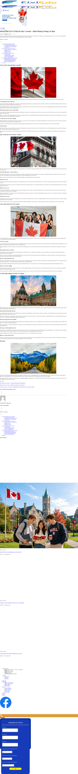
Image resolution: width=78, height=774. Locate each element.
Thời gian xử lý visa (8, 52)
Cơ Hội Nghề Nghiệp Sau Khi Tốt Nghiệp (9, 58)
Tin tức (3, 27)
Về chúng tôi (7, 676)
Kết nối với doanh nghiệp (9, 429)
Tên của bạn (4, 727)
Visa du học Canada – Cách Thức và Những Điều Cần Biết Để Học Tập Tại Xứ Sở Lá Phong (17, 387)
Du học (3, 686)
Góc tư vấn (7, 678)
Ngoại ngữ (4, 681)
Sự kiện (3, 693)
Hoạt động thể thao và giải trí (9, 55)
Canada (4, 36)
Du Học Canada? (16, 65)
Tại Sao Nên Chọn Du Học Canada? (8, 43)
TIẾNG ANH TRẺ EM (9, 682)
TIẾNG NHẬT (7, 685)
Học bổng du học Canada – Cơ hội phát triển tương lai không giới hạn (12, 383)
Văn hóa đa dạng (7, 54)
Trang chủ (4, 680)
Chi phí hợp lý (7, 47)
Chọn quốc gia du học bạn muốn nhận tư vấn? (9, 748)
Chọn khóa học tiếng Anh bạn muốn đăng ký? (9, 755)
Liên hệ (3, 29)
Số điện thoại (4, 741)
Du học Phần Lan (8, 688)
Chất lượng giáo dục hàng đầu (9, 44)
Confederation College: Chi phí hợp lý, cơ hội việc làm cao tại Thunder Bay (12, 602)
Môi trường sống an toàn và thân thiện (11, 45)
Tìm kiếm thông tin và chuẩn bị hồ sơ (11, 49)
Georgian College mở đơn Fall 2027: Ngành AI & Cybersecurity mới (11, 653)
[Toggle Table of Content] (1, 41)
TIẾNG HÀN (7, 684)
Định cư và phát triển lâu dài (9, 61)
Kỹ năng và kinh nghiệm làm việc (10, 60)
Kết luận (3, 62)
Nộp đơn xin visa (7, 50)
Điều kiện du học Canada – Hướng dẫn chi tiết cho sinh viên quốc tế (12, 385)
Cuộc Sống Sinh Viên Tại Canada (8, 53)
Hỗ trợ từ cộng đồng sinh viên (9, 56)
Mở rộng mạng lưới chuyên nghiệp (10, 59)
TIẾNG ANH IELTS (8, 683)
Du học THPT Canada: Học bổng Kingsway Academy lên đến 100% (11, 552)
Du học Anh (7, 691)
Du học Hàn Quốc (8, 689)
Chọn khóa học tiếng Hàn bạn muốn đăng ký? (9, 762)
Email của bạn (4, 734)
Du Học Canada (2, 28)
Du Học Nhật (7, 692)
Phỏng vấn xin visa (8, 51)
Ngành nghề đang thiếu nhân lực (10, 431)
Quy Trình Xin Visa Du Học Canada (8, 48)
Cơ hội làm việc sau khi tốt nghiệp (10, 46)
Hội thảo (6, 677)
